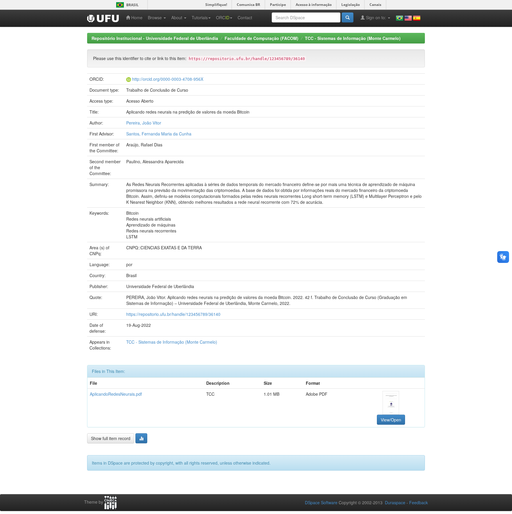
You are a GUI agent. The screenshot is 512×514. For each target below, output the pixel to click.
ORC (222, 17)
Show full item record (110, 438)
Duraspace (395, 502)
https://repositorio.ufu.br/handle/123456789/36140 (173, 314)
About (177, 17)
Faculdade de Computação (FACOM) (261, 38)
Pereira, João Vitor (143, 123)
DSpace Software (321, 502)
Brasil (126, 4)
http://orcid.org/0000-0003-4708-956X (167, 79)
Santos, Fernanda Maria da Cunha (158, 134)
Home (136, 17)
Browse (155, 17)
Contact (245, 17)
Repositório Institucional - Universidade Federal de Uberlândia (155, 38)
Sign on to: (376, 17)
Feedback (418, 502)
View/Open (391, 420)
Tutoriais (200, 17)
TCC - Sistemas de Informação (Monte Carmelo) (353, 38)
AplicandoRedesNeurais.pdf (116, 394)
